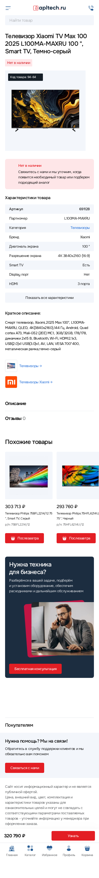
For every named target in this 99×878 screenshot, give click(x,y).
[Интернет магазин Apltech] (49, 8)
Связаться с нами (24, 768)
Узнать (73, 836)
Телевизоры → (30, 366)
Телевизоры (80, 227)
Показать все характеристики (49, 297)
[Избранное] (46, 457)
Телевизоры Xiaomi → (36, 382)
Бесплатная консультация (35, 669)
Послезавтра (28, 538)
